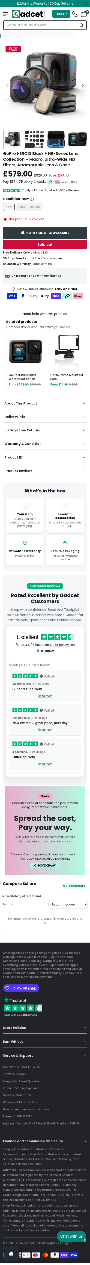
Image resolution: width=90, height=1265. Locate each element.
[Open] (11, 1254)
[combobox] (40, 25)
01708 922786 (23, 1116)
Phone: (7, 1116)
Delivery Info (14, 416)
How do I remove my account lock (26, 1109)
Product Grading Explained (21, 1088)
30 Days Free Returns (22, 430)
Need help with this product (45, 314)
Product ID (13, 457)
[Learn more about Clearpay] (50, 181)
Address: (9, 1123)
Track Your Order (14, 1074)
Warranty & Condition (23, 443)
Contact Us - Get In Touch (21, 1067)
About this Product (20, 403)
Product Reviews (18, 471)
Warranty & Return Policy (20, 1102)
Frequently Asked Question (22, 1081)
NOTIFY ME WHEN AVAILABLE (48, 233)
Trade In (61, 14)
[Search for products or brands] (81, 25)
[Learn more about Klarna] (57, 181)
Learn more (70, 181)
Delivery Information (17, 1095)
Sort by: (7, 904)
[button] (82, 85)
